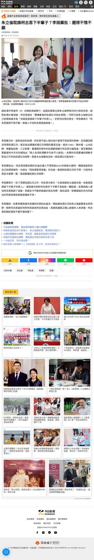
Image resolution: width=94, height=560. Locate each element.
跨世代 (41, 11)
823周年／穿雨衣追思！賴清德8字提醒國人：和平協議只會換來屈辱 (16, 420)
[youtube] (55, 532)
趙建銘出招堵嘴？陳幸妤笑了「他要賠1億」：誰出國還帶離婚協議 (69, 491)
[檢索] (86, 2)
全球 (42, 6)
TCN (50, 11)
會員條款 (37, 523)
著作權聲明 (62, 519)
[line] (49, 532)
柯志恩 (30, 270)
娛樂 (29, 6)
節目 (77, 6)
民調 (51, 270)
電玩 (61, 6)
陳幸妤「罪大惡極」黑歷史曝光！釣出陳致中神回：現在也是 (24, 491)
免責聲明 (40, 519)
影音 (71, 6)
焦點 (3, 6)
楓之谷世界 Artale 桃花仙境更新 (77, 318)
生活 (55, 6)
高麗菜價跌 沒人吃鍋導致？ (16, 317)
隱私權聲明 (51, 519)
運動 (35, 6)
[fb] (37, 532)
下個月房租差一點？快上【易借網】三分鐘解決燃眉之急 (69, 390)
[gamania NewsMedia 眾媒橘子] (47, 543)
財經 (48, 6)
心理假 (72, 11)
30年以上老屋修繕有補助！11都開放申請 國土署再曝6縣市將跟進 (46, 349)
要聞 (16, 6)
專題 (23, 6)
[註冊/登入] (91, 2)
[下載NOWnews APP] (81, 2)
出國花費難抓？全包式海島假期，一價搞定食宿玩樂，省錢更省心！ (16, 451)
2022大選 (8, 270)
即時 (10, 6)
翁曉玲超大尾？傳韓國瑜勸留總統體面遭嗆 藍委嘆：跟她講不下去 (46, 420)
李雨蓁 (41, 270)
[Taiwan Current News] (76, 2)
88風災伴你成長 (27, 11)
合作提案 (56, 523)
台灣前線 (61, 11)
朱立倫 (20, 270)
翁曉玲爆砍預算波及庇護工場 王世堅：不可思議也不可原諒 (47, 318)
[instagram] (43, 532)
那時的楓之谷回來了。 (13, 348)
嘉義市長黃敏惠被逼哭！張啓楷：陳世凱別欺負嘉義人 (46, 450)
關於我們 (47, 523)
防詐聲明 (30, 519)
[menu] (92, 6)
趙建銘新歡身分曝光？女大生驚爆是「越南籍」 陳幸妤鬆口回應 (24, 390)
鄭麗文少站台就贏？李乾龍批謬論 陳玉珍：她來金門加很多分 (76, 450)
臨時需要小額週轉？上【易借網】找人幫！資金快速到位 (76, 419)
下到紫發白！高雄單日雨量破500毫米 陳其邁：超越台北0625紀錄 (76, 349)
